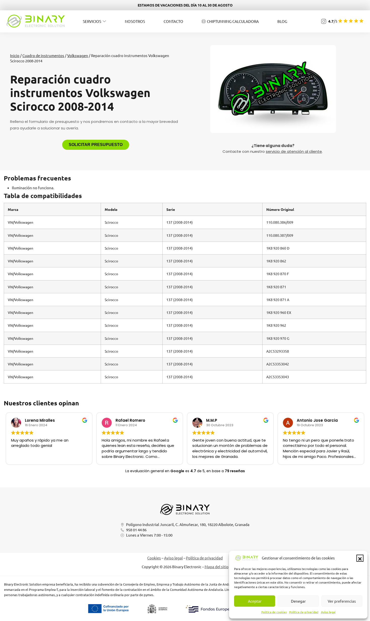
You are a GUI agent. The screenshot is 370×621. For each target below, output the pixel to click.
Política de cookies (274, 612)
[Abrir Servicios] (104, 21)
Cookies (154, 557)
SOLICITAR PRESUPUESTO (96, 144)
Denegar (298, 601)
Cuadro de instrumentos (43, 55)
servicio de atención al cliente (294, 151)
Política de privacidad (303, 612)
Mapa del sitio (217, 566)
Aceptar (255, 601)
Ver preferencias (342, 601)
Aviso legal (328, 612)
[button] (359, 558)
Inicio (14, 55)
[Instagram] (323, 21)
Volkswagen (77, 55)
